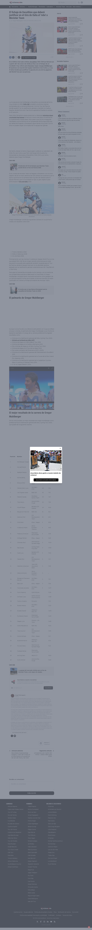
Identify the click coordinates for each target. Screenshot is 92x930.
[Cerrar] (60, 448)
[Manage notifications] (89, 927)
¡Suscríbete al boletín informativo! (46, 480)
